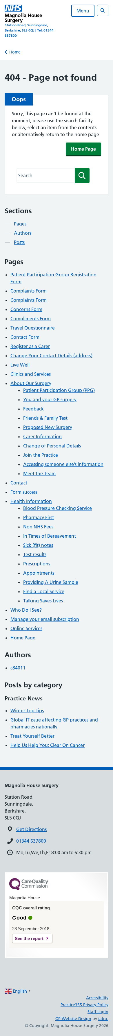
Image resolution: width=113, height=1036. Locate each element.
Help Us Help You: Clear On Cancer (47, 745)
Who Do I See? (26, 610)
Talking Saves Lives (43, 601)
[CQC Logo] (28, 889)
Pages (20, 224)
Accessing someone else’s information (63, 464)
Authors (22, 233)
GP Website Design (73, 1018)
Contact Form (24, 337)
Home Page (83, 149)
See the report (29, 938)
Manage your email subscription (44, 619)
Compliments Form (30, 318)
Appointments (38, 573)
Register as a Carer (30, 346)
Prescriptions (36, 564)
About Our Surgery (30, 383)
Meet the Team (39, 473)
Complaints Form (28, 291)
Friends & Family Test (45, 418)
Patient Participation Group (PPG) (59, 390)
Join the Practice (40, 455)
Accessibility (97, 997)
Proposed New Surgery (47, 427)
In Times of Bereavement (49, 536)
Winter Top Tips (27, 710)
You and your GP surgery (49, 399)
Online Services (26, 628)
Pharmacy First (38, 517)
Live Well (20, 365)
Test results (34, 554)
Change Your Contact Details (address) (51, 355)
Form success (23, 492)
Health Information (31, 501)
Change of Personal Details (52, 446)
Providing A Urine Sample (50, 582)
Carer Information (42, 436)
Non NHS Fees (38, 527)
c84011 (17, 668)
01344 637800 (31, 841)
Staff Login (98, 1011)
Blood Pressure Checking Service (57, 508)
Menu (82, 11)
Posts (19, 242)
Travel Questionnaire (32, 328)
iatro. (103, 1018)
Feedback (33, 409)
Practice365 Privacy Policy (84, 1004)
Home (15, 52)
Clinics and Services (30, 374)
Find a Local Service (43, 591)
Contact (18, 483)
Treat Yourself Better (32, 736)
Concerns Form (26, 309)
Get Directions (31, 829)
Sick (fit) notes (38, 545)
